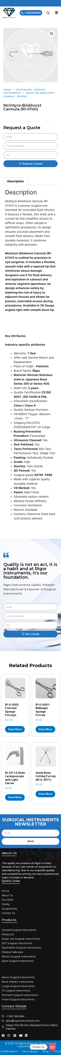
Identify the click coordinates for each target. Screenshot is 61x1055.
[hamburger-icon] (56, 13)
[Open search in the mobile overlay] (48, 12)
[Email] (52, 1047)
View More (15, 729)
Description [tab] (15, 181)
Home (7, 89)
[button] (52, 34)
